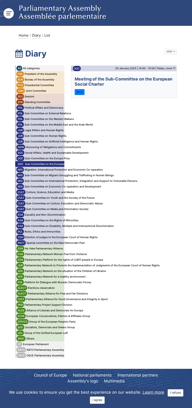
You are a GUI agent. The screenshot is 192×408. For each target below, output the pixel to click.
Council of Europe (50, 375)
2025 (169, 51)
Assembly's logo (82, 381)
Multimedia (114, 381)
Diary (36, 35)
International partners (138, 375)
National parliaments (92, 375)
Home (24, 35)
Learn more (153, 392)
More (79, 92)
